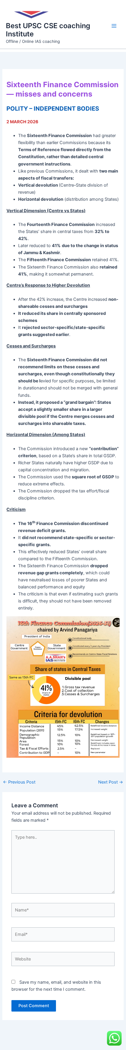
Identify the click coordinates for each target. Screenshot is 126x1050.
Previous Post (19, 782)
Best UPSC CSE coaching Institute (48, 29)
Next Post (110, 782)
